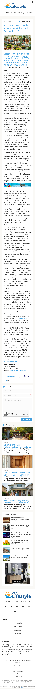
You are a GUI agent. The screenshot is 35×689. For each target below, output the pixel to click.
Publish (27, 419)
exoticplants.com (25, 318)
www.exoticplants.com (12, 361)
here (22, 687)
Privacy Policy (17, 676)
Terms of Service (17, 671)
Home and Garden (12, 376)
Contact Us (17, 666)
